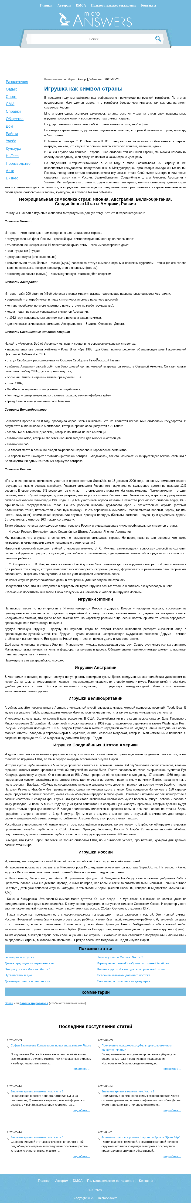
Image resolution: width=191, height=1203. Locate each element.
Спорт (11, 97)
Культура (13, 148)
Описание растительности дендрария (123, 981)
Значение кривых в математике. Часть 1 (37, 1137)
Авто (10, 171)
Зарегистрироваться (34, 1003)
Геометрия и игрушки (19, 957)
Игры (71, 79)
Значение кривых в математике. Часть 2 (128, 1091)
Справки (13, 111)
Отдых (11, 89)
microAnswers (107, 1198)
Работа (12, 134)
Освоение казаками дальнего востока (123, 975)
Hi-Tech (12, 156)
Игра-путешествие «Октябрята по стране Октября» (133, 963)
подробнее (81, 1068)
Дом (9, 126)
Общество (15, 119)
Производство (18, 163)
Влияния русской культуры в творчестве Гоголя (131, 969)
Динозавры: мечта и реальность (27, 981)
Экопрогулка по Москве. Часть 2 (120, 957)
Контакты (148, 5)
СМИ (10, 104)
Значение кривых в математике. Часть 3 (37, 1091)
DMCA (81, 5)
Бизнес (12, 178)
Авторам (64, 5)
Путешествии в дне (18, 975)
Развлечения (17, 82)
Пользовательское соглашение (113, 5)
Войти (9, 1003)
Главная (46, 5)
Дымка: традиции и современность (29, 963)
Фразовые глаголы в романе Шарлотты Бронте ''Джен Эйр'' (141, 1137)
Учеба (11, 141)
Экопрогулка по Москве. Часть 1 (28, 969)
